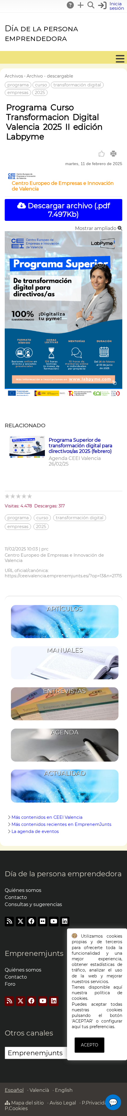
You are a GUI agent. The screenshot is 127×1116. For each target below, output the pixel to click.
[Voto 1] (7, 496)
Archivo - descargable (50, 76)
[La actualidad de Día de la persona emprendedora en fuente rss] (9, 921)
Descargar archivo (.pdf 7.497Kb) (68, 209)
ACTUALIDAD (64, 773)
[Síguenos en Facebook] (31, 921)
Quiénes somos (23, 890)
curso (41, 85)
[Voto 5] (30, 496)
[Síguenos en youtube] (53, 921)
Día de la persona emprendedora (41, 33)
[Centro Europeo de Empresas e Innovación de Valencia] (22, 177)
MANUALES (65, 650)
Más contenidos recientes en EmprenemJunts (61, 824)
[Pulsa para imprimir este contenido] (113, 154)
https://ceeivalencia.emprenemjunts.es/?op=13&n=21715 (63, 575)
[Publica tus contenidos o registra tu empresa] (81, 5)
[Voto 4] (24, 496)
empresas (17, 92)
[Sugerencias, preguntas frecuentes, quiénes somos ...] (70, 5)
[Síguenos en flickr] (42, 921)
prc (44, 549)
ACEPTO (89, 1045)
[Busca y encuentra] (91, 5)
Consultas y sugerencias (33, 904)
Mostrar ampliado (96, 228)
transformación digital (77, 85)
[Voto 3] (19, 496)
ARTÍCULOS (64, 608)
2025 (40, 92)
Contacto (16, 897)
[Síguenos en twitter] (20, 921)
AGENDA (65, 732)
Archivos (14, 76)
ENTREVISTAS (64, 691)
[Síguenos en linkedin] (64, 921)
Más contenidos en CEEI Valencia (47, 817)
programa (18, 85)
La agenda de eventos (35, 831)
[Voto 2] (13, 496)
